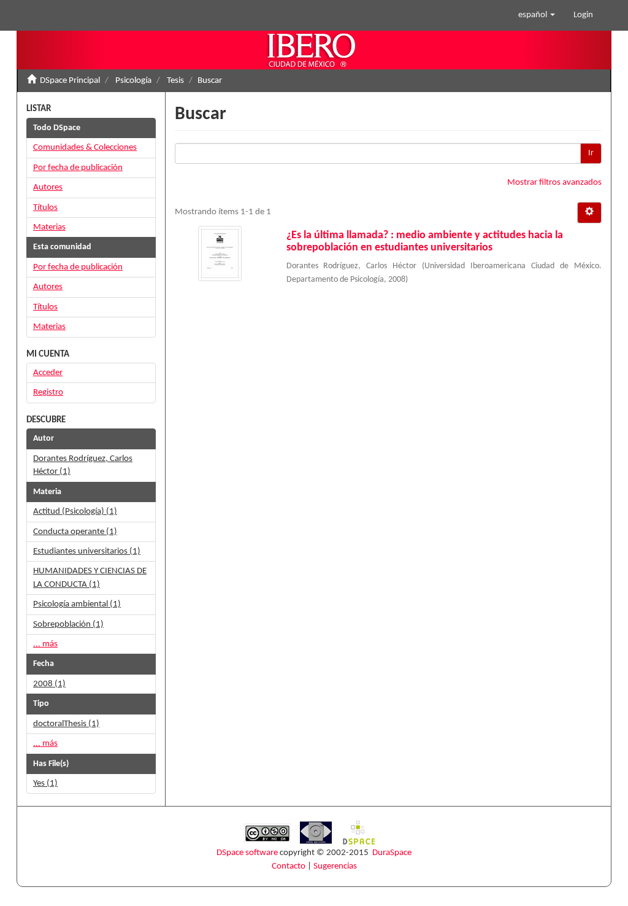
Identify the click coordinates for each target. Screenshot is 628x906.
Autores (48, 187)
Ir (591, 153)
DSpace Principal (70, 80)
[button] (536, 15)
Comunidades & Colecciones (85, 147)
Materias (49, 227)
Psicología (133, 80)
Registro (48, 392)
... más (45, 644)
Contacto (288, 866)
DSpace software (247, 853)
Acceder (48, 372)
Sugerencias (335, 866)
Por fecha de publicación (78, 167)
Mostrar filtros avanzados (554, 182)
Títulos (45, 207)
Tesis (175, 80)
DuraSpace (392, 853)
